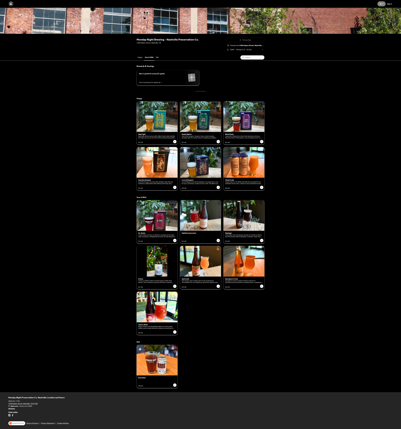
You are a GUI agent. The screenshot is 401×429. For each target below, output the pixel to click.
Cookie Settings (63, 423)
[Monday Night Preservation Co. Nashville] (11, 3)
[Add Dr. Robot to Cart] (174, 240)
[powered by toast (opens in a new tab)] (16, 423)
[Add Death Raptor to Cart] (218, 141)
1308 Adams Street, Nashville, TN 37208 (23, 404)
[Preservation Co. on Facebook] (12, 415)
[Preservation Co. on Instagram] (9, 415)
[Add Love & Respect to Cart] (218, 187)
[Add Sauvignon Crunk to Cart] (261, 286)
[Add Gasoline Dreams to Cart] (174, 187)
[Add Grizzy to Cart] (174, 286)
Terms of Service (32, 423)
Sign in (389, 4)
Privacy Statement (48, 423)
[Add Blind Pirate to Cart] (261, 141)
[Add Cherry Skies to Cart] (174, 332)
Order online (13, 412)
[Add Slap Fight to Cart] (174, 141)
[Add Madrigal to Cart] (261, 240)
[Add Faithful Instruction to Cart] (218, 240)
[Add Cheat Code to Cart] (261, 187)
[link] (140, 57)
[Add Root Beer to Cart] (174, 385)
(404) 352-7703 (14, 401)
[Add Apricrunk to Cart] (218, 286)
